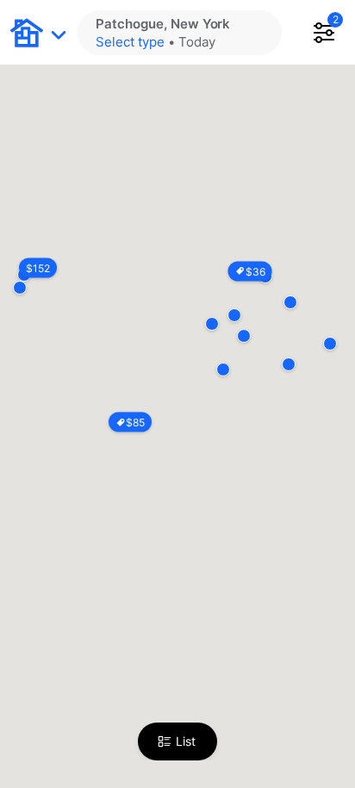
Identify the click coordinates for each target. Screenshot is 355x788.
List (186, 741)
